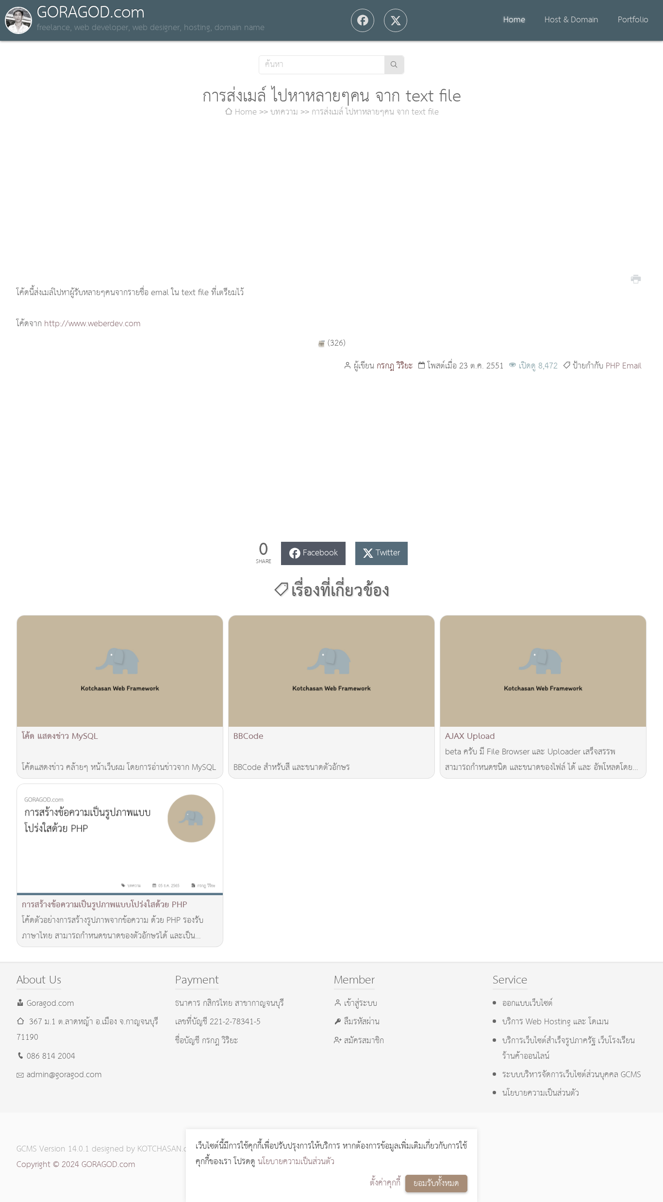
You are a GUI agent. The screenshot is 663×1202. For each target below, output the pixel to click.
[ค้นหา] (394, 65)
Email (632, 366)
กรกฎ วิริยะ (395, 366)
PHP (613, 366)
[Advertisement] (331, 203)
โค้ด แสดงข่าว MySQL (60, 737)
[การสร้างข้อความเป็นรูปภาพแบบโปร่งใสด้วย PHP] (120, 839)
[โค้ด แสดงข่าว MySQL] (120, 671)
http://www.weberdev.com (92, 324)
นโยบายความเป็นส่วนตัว (296, 1161)
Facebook (320, 553)
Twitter (388, 553)
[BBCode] (331, 671)
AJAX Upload (470, 737)
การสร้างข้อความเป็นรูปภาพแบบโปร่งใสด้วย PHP (104, 905)
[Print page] (636, 278)
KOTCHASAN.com (168, 1149)
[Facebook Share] (362, 20)
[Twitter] (395, 20)
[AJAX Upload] (543, 671)
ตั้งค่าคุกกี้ (385, 1183)
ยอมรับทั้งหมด (436, 1183)
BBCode (248, 737)
